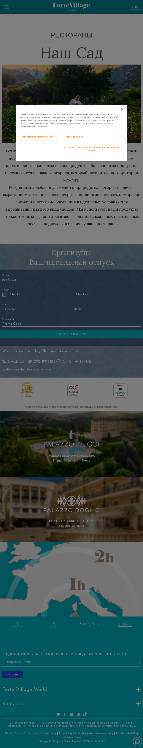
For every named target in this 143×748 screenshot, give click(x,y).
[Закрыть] (122, 109)
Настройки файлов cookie (39, 136)
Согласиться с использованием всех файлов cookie (91, 149)
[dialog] (71, 133)
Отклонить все (74, 136)
